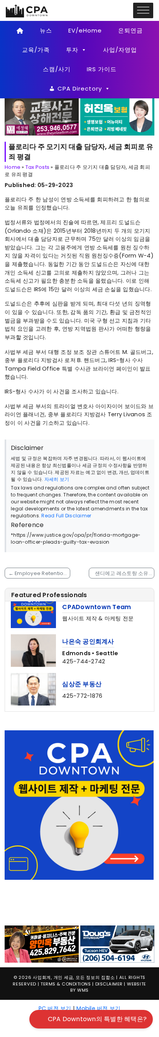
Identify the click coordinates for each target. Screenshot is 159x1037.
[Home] (20, 30)
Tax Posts (37, 167)
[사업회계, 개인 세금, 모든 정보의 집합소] (27, 10)
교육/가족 (36, 50)
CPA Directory (80, 88)
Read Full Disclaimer (66, 515)
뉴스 (46, 30)
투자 (72, 50)
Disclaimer (109, 1033)
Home (12, 167)
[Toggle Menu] (143, 10)
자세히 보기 (56, 479)
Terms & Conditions (66, 1033)
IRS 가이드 (102, 69)
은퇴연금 (130, 30)
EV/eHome (85, 30)
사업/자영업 (120, 50)
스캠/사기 (57, 69)
